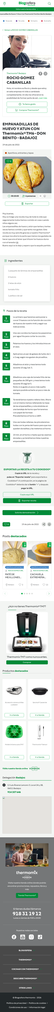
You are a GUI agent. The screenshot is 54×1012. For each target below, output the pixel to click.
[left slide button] (5, 593)
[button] (49, 4)
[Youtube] (22, 937)
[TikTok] (40, 937)
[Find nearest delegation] (5, 4)
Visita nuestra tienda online (26, 9)
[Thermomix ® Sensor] (39, 731)
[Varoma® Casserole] (39, 689)
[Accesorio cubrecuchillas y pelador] (14, 689)
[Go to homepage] (27, 3)
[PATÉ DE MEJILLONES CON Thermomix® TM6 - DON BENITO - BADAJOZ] (14, 554)
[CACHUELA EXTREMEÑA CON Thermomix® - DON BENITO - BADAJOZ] (39, 554)
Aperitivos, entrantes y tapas (16, 567)
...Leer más (42, 98)
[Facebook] (14, 937)
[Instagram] (31, 937)
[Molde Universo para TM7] (14, 731)
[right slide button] (48, 593)
